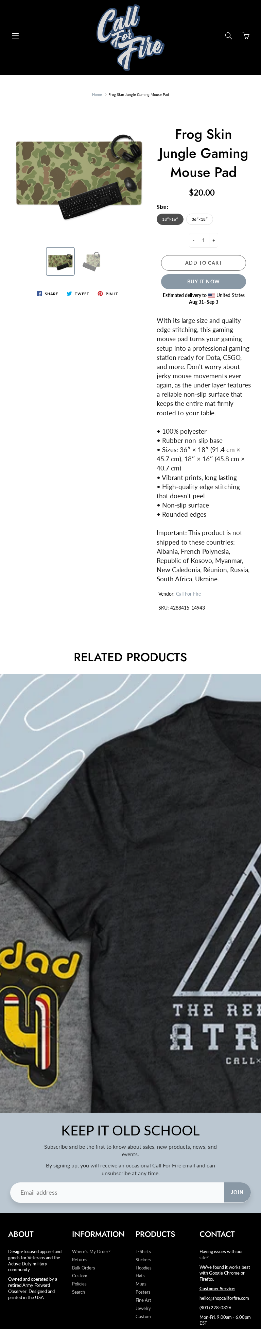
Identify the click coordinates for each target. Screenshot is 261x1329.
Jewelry (143, 1308)
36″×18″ (200, 219)
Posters (143, 1292)
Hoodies (144, 1267)
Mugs (141, 1283)
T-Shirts (143, 1251)
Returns (79, 1259)
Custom (79, 1275)
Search (78, 1292)
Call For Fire (188, 594)
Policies (79, 1283)
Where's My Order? (91, 1251)
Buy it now (203, 281)
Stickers (143, 1259)
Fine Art (143, 1300)
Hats (140, 1275)
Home (97, 94)
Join (237, 1192)
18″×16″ (170, 219)
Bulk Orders (83, 1267)
